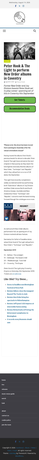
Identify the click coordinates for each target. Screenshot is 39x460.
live (3, 385)
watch (4, 398)
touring (7, 61)
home (4, 380)
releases (4, 389)
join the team (6, 425)
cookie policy (6, 420)
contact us (5, 415)
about (4, 411)
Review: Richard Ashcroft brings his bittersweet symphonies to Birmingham (20, 313)
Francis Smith (21, 82)
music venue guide (8, 394)
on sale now (16, 274)
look (3, 403)
